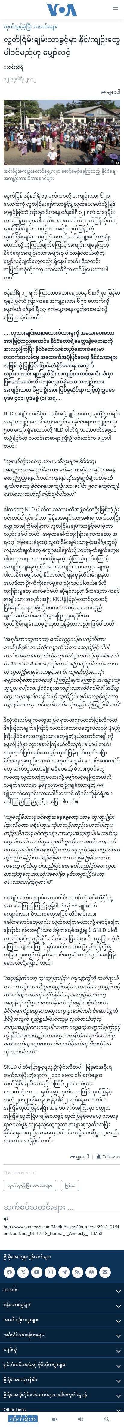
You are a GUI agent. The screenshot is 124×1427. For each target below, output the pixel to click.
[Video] (55, 1419)
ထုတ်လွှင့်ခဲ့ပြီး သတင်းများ (31, 26)
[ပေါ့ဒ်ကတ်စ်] (91, 1272)
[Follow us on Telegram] (64, 1272)
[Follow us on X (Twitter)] (23, 1272)
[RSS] (77, 1272)
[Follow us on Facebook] (9, 1272)
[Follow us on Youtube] (36, 1272)
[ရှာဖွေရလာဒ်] (107, 1419)
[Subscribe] (105, 1272)
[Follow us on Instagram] (50, 1272)
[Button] (110, 92)
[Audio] (81, 1419)
